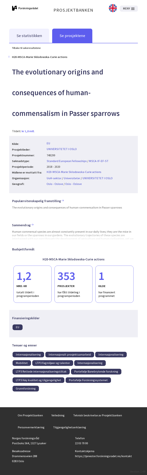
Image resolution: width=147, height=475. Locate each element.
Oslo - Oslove (55, 184)
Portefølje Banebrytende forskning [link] (96, 371)
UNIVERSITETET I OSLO (62, 149)
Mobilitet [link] (22, 363)
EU (48, 143)
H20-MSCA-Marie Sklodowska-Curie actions (74, 172)
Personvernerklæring (31, 427)
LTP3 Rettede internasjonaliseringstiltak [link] (41, 371)
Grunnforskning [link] (26, 388)
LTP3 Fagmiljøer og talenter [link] (52, 363)
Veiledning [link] (58, 415)
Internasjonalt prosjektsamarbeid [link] (70, 354)
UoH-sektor (54, 178)
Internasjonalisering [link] (28, 354)
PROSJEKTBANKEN (73, 10)
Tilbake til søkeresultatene (26, 48)
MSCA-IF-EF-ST (98, 161)
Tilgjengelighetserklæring (69, 427)
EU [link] (17, 327)
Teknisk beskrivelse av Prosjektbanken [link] (97, 415)
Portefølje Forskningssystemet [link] (88, 380)
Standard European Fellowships (67, 161)
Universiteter (72, 178)
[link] (113, 8)
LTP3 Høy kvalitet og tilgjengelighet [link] (38, 380)
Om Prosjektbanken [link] (30, 415)
